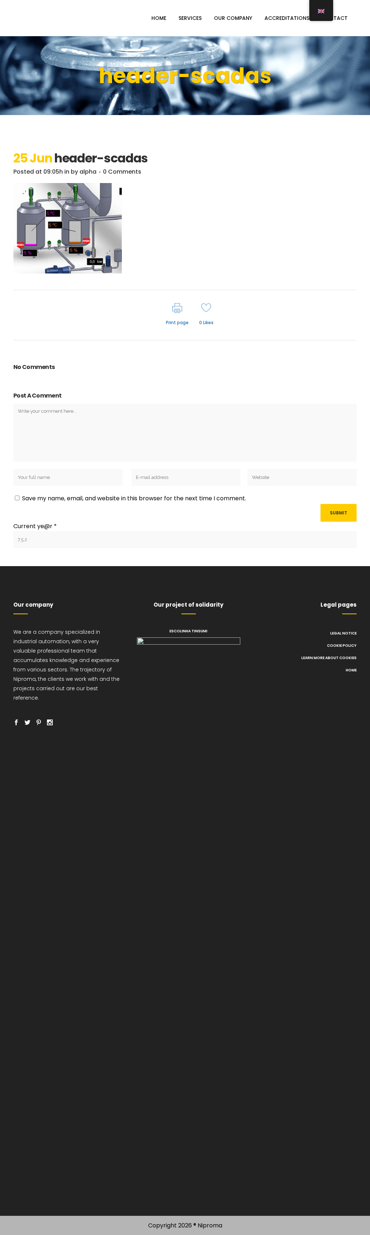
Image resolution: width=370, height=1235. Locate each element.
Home (351, 670)
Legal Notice (343, 633)
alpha (87, 171)
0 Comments (122, 171)
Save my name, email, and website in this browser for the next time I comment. (134, 498)
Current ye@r (35, 526)
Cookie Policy (342, 645)
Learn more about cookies (329, 658)
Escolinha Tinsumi (188, 631)
